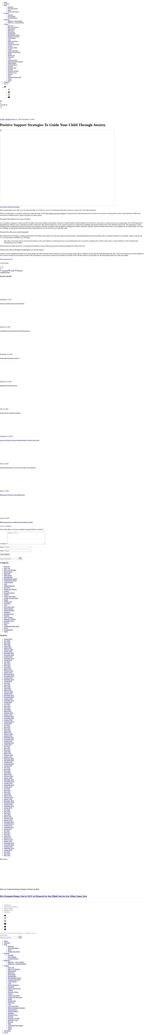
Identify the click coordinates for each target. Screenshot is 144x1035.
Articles (6, 24)
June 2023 (7, 706)
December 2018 (9, 801)
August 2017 (8, 829)
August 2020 (8, 766)
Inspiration (11, 57)
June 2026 (7, 642)
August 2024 (8, 681)
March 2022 (7, 732)
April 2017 (7, 836)
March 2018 (7, 816)
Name (2, 547)
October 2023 (8, 699)
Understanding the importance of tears (9, 358)
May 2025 (7, 665)
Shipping (7, 912)
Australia (10, 15)
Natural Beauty (12, 63)
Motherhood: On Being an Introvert (8, 385)
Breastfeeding (11, 33)
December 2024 (9, 674)
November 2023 (9, 697)
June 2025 (7, 664)
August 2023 (8, 702)
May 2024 (7, 686)
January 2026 (8, 651)
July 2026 (7, 641)
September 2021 (9, 743)
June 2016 (7, 853)
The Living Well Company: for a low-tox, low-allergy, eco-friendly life (18, 467)
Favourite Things (12, 47)
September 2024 (9, 679)
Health (9, 54)
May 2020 (7, 771)
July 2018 (7, 809)
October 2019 (8, 783)
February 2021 (8, 755)
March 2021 (7, 753)
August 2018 (8, 808)
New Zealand (11, 16)
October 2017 (8, 825)
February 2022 (8, 734)
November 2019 (9, 781)
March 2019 (7, 795)
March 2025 (7, 669)
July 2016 (7, 852)
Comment (3, 544)
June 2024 (7, 685)
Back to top (3, 935)
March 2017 (7, 838)
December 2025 (9, 653)
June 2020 (7, 769)
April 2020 (7, 773)
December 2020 (9, 758)
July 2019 (7, 788)
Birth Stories (11, 32)
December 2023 (9, 695)
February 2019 (8, 797)
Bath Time (11, 30)
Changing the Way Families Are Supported (10, 413)
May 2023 (7, 707)
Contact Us (7, 905)
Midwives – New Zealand (15, 21)
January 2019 (8, 799)
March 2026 (7, 648)
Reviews (10, 74)
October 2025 (8, 657)
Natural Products (12, 65)
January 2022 (8, 736)
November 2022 (9, 718)
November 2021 (9, 739)
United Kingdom (12, 18)
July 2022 (7, 725)
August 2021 (8, 744)
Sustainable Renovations (14, 77)
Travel (9, 79)
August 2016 (8, 850)
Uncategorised (8, 630)
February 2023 (8, 713)
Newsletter (7, 82)
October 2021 (8, 741)
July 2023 (7, 704)
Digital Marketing (13, 41)
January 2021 (8, 757)
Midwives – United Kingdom (16, 22)
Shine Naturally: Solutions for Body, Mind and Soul (12, 494)
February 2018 (8, 818)
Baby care (10, 25)
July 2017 (7, 831)
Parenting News (12, 68)
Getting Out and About (14, 52)
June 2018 (7, 811)
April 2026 (7, 646)
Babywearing (11, 29)
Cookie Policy (8, 910)
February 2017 (8, 839)
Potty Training (8, 617)
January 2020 (8, 778)
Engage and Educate (13, 44)
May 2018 (7, 813)
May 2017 (7, 834)
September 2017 (9, 827)
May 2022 (7, 729)
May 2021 (7, 750)
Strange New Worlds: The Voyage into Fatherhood (12, 303)
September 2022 (9, 722)
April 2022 (7, 730)
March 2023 (7, 711)
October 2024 (8, 678)
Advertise (6, 4)
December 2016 (9, 843)
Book (9, 10)
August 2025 (8, 660)
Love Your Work (12, 60)
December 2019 (9, 780)
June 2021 (7, 748)
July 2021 (7, 746)
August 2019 (8, 787)
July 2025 (7, 662)
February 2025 (8, 671)
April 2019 (7, 794)
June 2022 (7, 727)
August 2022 (8, 723)
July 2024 (7, 683)
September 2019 (9, 785)
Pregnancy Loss (12, 72)
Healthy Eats (11, 55)
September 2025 (9, 658)
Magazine (10, 7)
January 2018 (8, 820)
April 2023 (7, 709)
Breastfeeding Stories (14, 35)
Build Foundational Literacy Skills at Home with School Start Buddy (16, 522)
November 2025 (9, 655)
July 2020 (7, 767)
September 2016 (9, 848)
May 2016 (7, 855)
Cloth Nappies (12, 38)
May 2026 (7, 644)
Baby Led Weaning (13, 27)
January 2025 (8, 672)
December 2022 (9, 716)
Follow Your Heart (13, 50)
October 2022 (8, 720)
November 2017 (9, 824)
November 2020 (9, 760)
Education (10, 43)
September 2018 (9, 806)
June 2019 (7, 790)
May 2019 (7, 792)
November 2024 (9, 676)
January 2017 (8, 841)
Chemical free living (13, 36)
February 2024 (8, 692)
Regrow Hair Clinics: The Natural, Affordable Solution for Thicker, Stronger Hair (19, 440)
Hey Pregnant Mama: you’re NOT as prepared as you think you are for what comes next (43, 896)
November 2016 (9, 845)
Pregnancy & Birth (13, 71)
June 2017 (7, 832)
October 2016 (8, 846)
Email (2, 551)
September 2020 (9, 764)
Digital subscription (13, 11)
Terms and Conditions (11, 906)
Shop (5, 5)
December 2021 (9, 737)
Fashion (10, 46)
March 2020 (7, 774)
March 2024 (7, 690)
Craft (9, 40)
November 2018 (9, 802)
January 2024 (8, 693)
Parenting (10, 66)
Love (9, 58)
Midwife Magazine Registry (15, 61)
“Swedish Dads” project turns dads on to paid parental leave (15, 330)
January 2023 (8, 715)
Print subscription (13, 8)
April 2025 (7, 667)
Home (5, 2)
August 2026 (8, 639)
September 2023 (9, 700)
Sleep (9, 75)
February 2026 (8, 649)
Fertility (10, 49)
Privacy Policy (8, 908)
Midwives (6, 19)
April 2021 (7, 751)
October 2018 (8, 804)
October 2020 (8, 762)
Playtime (10, 69)
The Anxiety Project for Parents (9, 207)
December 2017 (9, 822)
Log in (6, 83)
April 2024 (7, 688)
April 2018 (7, 815)
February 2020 (8, 776)
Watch (9, 80)
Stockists (6, 13)
